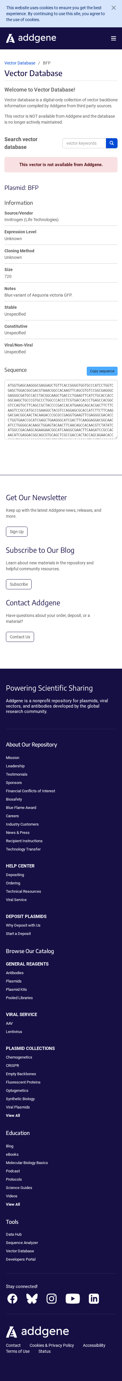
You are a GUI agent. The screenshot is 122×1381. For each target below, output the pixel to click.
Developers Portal (21, 1259)
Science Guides (19, 1187)
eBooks (12, 1154)
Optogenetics (17, 1090)
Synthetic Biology (20, 1099)
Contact (13, 1345)
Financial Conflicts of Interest (30, 791)
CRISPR (12, 1065)
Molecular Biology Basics (27, 1162)
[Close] (111, 7)
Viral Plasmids (18, 1107)
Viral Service (16, 899)
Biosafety (14, 799)
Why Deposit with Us (23, 925)
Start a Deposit (18, 933)
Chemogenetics (19, 1057)
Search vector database (21, 143)
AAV (9, 1023)
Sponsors (14, 782)
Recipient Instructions (24, 841)
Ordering (13, 883)
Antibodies (15, 973)
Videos (11, 1196)
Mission (12, 757)
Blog (9, 1146)
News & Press (18, 832)
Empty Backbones (21, 1074)
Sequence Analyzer (22, 1242)
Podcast (13, 1171)
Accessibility (94, 1345)
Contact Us (20, 636)
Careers (12, 816)
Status (44, 1351)
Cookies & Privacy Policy (52, 1345)
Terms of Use (18, 1351)
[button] (113, 38)
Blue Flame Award (21, 807)
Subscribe (19, 584)
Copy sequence (102, 371)
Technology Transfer (23, 849)
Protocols (14, 1179)
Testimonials (17, 774)
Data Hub (14, 1234)
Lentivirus (14, 1031)
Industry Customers (22, 824)
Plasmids (14, 981)
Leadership (15, 766)
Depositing (15, 875)
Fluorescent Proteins (23, 1082)
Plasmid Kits (16, 989)
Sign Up (17, 531)
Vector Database (19, 63)
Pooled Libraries (19, 998)
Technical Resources (23, 891)
